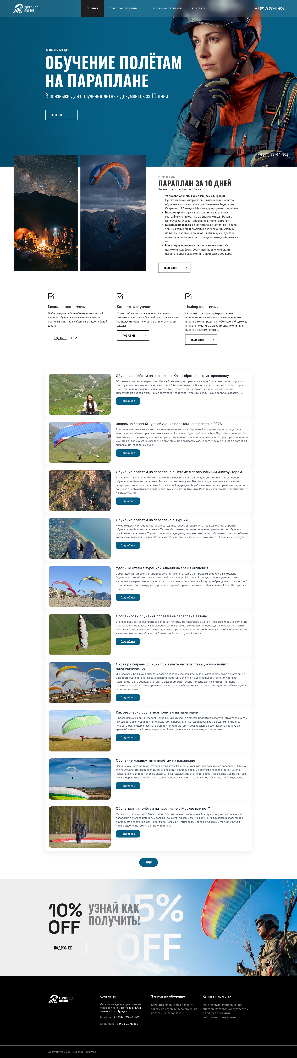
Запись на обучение (167, 8)
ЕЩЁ (148, 862)
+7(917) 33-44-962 (272, 154)
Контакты (199, 8)
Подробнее (128, 401)
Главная (92, 8)
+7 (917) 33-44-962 (269, 8)
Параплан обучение (123, 8)
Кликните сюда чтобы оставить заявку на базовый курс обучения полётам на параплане (174, 1009)
